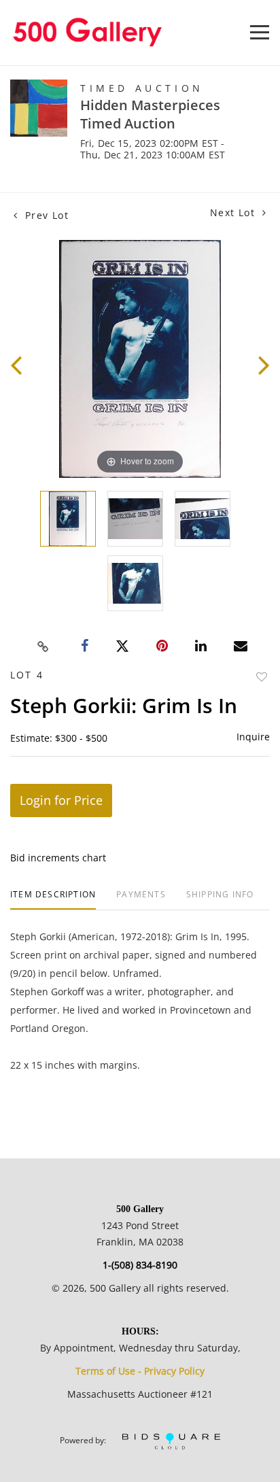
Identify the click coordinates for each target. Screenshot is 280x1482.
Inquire (253, 736)
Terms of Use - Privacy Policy (140, 1370)
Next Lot (234, 212)
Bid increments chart (58, 857)
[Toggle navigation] (259, 32)
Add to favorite (261, 677)
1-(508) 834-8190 (140, 1264)
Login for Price (61, 800)
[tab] (53, 900)
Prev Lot (45, 215)
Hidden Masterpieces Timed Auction (150, 114)
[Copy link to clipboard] (43, 646)
